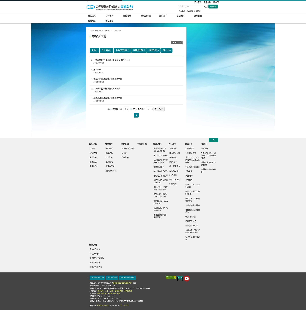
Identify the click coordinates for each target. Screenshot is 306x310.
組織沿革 (109, 153)
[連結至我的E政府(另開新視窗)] (180, 278)
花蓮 (118, 293)
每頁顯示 (141, 109)
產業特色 (109, 162)
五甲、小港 (109, 291)
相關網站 (173, 184)
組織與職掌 (189, 149)
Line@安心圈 (174, 153)
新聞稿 (92, 149)
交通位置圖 (110, 166)
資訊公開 (198, 16)
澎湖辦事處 (128, 291)
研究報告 (189, 180)
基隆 (102, 293)
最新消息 (92, 16)
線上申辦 (97, 71)
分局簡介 (109, 16)
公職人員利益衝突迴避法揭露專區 (192, 231)
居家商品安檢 (95, 249)
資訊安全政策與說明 (127, 277)
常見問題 (173, 149)
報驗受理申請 (158, 167)
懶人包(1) (167, 50)
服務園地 (173, 175)
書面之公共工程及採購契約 (192, 200)
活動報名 (204, 149)
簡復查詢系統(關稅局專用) (160, 216)
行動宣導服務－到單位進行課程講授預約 (208, 155)
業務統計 (189, 176)
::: (87, 2)
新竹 (106, 293)
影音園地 (182, 11)
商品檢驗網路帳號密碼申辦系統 (160, 161)
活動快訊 (93, 153)
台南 (114, 293)
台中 (110, 293)
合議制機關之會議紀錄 (192, 211)
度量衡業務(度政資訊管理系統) (160, 150)
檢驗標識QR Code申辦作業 (160, 202)
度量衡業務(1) (139, 50)
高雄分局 (100, 291)
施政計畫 (189, 171)
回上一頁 (178, 42)
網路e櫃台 (163, 16)
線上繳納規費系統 (160, 171)
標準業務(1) (154, 50)
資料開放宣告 (112, 277)
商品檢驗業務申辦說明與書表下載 (106, 80)
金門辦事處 (119, 291)
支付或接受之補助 (192, 205)
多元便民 (180, 16)
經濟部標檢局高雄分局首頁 (100, 30)
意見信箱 (207, 2)
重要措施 (93, 166)
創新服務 (109, 21)
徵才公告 (93, 162)
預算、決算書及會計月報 (192, 186)
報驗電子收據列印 (160, 176)
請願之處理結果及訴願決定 (192, 193)
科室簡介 (109, 157)
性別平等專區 (174, 180)
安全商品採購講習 (97, 258)
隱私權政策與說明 (97, 277)
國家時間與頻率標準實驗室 (122, 283)
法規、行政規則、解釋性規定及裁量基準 (192, 160)
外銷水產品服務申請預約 (208, 164)
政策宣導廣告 (190, 221)
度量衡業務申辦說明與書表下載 (105, 90)
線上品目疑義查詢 (160, 155)
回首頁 (216, 2)
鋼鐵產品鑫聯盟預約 (208, 171)
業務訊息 (93, 157)
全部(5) (94, 50)
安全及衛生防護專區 (192, 238)
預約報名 (92, 21)
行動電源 (197, 11)
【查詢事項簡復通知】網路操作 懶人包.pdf (110, 61)
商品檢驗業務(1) (122, 50)
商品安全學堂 (95, 254)
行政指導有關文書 (192, 167)
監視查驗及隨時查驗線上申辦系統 (160, 195)
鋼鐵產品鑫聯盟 (96, 267)
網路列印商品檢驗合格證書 (160, 181)
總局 (99, 293)
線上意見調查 (174, 166)
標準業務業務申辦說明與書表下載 (106, 99)
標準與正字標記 (128, 149)
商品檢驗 (190, 11)
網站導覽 (197, 2)
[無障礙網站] (171, 277)
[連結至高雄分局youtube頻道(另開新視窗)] (187, 279)
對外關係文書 (190, 153)
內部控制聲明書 (191, 226)
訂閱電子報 (173, 171)
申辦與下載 (146, 16)
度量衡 (124, 153)
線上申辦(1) (106, 50)
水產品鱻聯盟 (95, 262)
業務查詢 (127, 16)
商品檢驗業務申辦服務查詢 (160, 209)
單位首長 (109, 149)
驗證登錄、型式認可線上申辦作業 (160, 188)
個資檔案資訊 (190, 217)
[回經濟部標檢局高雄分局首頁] (110, 7)
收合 (213, 140)
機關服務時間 (111, 171)
